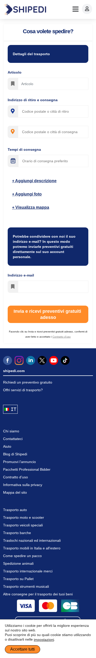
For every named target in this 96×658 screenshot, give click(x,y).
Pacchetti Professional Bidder (26, 469)
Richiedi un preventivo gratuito (27, 382)
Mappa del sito (15, 492)
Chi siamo (11, 431)
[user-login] (87, 9)
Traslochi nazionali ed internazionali (32, 540)
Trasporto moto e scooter (23, 517)
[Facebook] (7, 360)
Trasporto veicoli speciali (23, 525)
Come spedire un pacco (22, 556)
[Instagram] (19, 360)
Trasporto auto (15, 510)
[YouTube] (53, 360)
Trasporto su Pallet (18, 579)
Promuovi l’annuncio (19, 462)
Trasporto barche (17, 533)
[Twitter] (42, 360)
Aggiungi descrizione (35, 181)
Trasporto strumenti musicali (26, 586)
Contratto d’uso (15, 477)
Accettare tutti (22, 649)
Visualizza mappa (31, 207)
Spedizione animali (18, 563)
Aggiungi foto (28, 194)
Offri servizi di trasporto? (23, 390)
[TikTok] (65, 360)
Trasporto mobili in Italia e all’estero (31, 548)
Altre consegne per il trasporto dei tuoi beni (38, 594)
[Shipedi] (25, 9)
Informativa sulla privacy (22, 485)
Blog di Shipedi (15, 454)
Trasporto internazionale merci (27, 571)
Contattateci (13, 439)
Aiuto (7, 446)
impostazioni (44, 640)
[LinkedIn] (30, 360)
